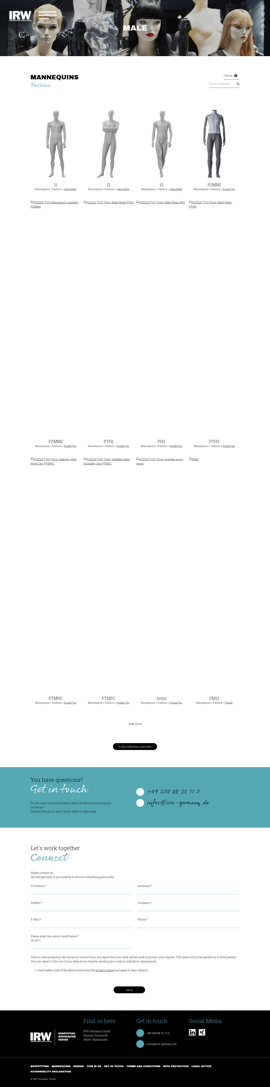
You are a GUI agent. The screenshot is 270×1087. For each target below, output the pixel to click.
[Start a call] (263, 20)
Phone (143, 919)
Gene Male (70, 189)
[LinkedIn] (192, 1033)
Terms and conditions (143, 1066)
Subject (36, 903)
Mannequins (61, 1066)
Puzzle (228, 702)
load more (135, 724)
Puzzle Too (228, 189)
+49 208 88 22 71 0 (173, 792)
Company (145, 903)
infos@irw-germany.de (178, 803)
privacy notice (104, 970)
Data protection (176, 1066)
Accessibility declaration (50, 1071)
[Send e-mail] (263, 13)
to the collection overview (135, 746)
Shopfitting (39, 1066)
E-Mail (36, 919)
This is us (94, 1066)
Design (78, 1066)
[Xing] (202, 1033)
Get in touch (114, 1066)
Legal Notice (201, 1066)
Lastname (145, 886)
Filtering (228, 75)
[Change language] (263, 27)
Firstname (38, 886)
